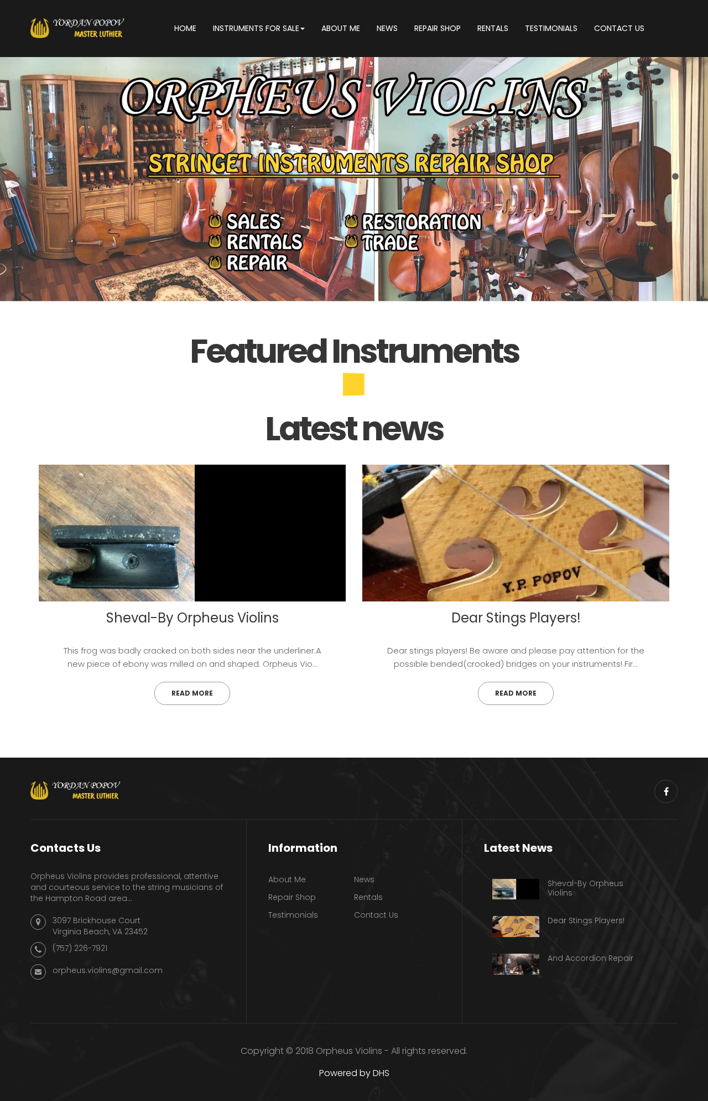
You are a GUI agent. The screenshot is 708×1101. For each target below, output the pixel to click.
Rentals (368, 897)
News (364, 879)
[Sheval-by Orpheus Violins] (192, 533)
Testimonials (293, 914)
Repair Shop (292, 897)
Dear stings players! (516, 618)
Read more (192, 693)
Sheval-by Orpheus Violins (192, 618)
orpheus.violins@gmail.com (108, 970)
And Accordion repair (590, 958)
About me (287, 879)
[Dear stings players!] (515, 533)
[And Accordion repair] (515, 964)
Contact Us (376, 914)
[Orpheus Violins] (77, 27)
